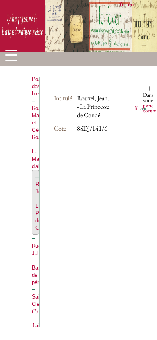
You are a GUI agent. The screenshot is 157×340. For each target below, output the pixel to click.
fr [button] (122, 4)
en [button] (131, 4)
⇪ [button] (140, 108)
